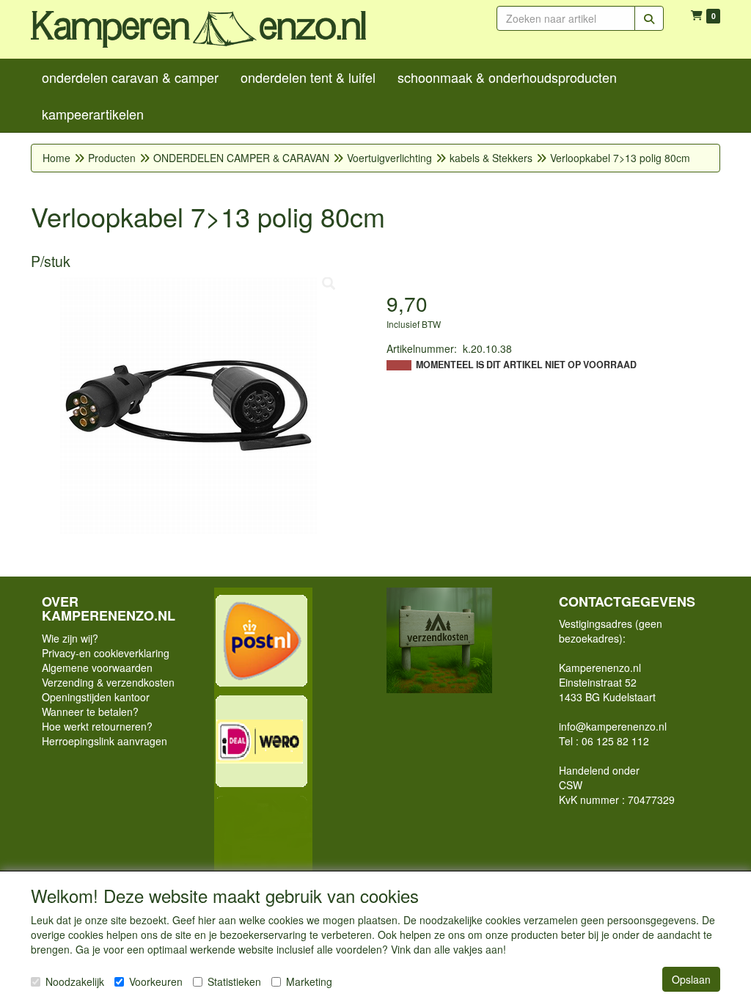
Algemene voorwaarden (97, 667)
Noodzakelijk (74, 981)
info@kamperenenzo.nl (613, 726)
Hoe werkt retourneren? (97, 726)
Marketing (309, 981)
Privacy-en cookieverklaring (105, 653)
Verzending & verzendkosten (108, 682)
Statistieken (234, 981)
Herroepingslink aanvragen (104, 741)
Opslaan (691, 979)
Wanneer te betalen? (90, 711)
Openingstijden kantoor (96, 697)
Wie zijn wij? (70, 638)
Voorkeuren (156, 981)
